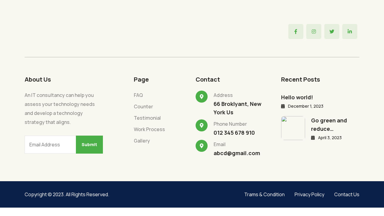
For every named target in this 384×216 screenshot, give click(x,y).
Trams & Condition (264, 194)
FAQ (138, 95)
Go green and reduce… (329, 124)
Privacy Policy (309, 194)
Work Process (149, 129)
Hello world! (297, 97)
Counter (143, 106)
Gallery (142, 140)
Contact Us (346, 194)
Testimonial (147, 118)
